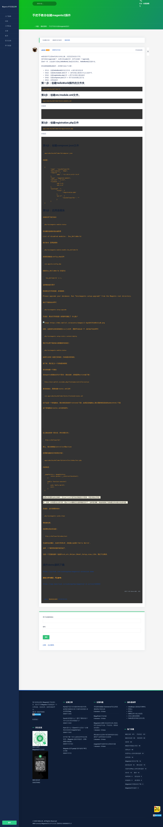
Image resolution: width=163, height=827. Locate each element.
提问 (9, 822)
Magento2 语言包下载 (133, 761)
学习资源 (8, 45)
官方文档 (8, 41)
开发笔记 (141, 734)
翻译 (136, 772)
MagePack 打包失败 (100, 716)
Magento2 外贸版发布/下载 (134, 784)
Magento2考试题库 (131, 788)
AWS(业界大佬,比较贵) (135, 713)
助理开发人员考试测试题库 (134, 753)
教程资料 (44, 26)
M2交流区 (129, 734)
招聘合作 (129, 749)
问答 (6, 21)
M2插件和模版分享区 (132, 746)
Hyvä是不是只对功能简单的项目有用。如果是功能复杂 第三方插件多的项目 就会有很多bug (75, 709)
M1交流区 (141, 765)
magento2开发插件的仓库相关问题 (105, 744)
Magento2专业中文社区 (48, 823)
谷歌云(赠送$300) (134, 716)
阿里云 (130, 709)
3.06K (47, 50)
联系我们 (35, 719)
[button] (136, 3)
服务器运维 (129, 765)
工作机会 (8, 26)
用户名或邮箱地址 (48, 617)
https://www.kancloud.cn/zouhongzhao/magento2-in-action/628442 (71, 584)
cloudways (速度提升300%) (136, 707)
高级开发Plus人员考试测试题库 (135, 769)
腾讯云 (130, 711)
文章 (6, 31)
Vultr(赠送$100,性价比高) (136, 718)
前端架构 (128, 780)
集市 (6, 36)
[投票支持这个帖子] (148, 48)
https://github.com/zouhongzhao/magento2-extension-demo (68, 571)
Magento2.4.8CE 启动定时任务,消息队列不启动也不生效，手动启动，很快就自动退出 (106, 725)
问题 (37, 26)
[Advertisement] (89, 668)
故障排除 (129, 757)
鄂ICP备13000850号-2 (64, 823)
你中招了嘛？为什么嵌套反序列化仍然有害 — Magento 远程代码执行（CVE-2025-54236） (75, 739)
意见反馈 (138, 776)
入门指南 (8, 16)
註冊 (44, 645)
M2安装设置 (130, 738)
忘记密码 (51, 645)
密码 (44, 627)
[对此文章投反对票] (148, 54)
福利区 (128, 742)
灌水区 (128, 772)
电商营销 (128, 776)
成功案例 (138, 780)
